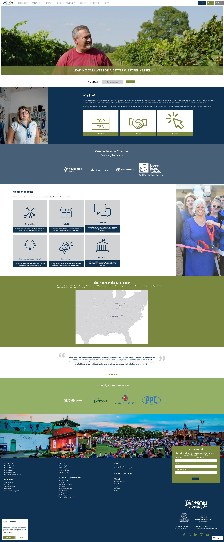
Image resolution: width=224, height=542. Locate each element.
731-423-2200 (206, 526)
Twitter (190, 534)
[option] (73, 170)
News (82, 3)
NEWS (116, 463)
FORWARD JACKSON (123, 473)
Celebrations (63, 468)
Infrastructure (63, 491)
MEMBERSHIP (9, 463)
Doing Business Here (65, 488)
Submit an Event (64, 472)
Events (48, 3)
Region (116, 490)
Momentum (94, 3)
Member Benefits (9, 466)
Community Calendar (65, 466)
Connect (210, 3)
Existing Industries (65, 493)
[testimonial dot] (107, 374)
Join (202, 3)
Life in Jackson (63, 495)
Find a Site (62, 486)
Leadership (7, 488)
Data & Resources (64, 480)
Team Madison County (66, 497)
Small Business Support (11, 491)
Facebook (185, 534)
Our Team (117, 488)
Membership (22, 3)
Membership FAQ (9, 472)
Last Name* (200, 457)
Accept (8, 537)
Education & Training (65, 484)
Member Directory (9, 468)
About (106, 3)
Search (220, 3)
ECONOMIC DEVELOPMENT (70, 477)
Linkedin (196, 534)
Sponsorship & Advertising (12, 474)
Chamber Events (64, 470)
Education (7, 484)
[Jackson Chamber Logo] (8, 3)
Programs (36, 3)
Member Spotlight (119, 466)
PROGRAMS (9, 480)
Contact (116, 484)
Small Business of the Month (123, 468)
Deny (21, 537)
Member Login (8, 470)
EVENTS (62, 463)
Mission (116, 486)
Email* (177, 463)
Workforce (62, 482)
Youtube (208, 534)
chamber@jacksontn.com (208, 528)
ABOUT (117, 479)
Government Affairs (10, 486)
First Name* (179, 457)
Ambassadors (8, 482)
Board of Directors (120, 482)
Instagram (203, 534)
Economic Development (66, 3)
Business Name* (180, 470)
